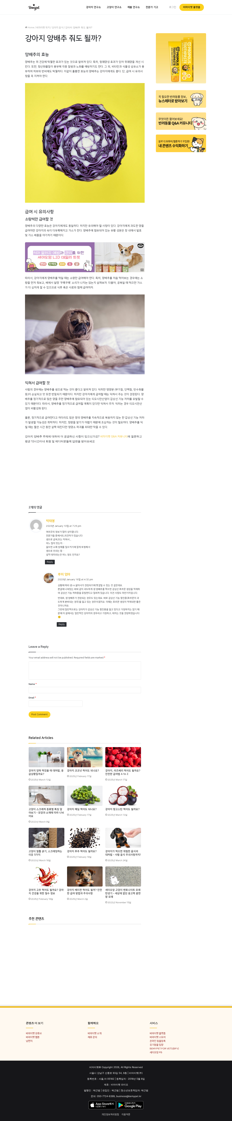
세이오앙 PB (156, 1052)
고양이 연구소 (114, 7)
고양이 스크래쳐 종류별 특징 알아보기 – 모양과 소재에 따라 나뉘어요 (46, 813)
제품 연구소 (133, 7)
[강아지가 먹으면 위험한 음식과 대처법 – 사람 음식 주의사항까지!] (123, 838)
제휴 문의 (92, 1037)
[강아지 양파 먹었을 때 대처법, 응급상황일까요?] (46, 757)
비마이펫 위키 (43, 27)
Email (32, 697)
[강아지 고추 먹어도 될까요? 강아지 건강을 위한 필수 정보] (46, 876)
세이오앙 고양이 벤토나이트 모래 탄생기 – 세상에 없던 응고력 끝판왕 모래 (123, 893)
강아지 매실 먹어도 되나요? (82, 809)
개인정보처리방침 (110, 1114)
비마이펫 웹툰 (33, 1037)
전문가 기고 (152, 7)
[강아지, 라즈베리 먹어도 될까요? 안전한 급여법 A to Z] (123, 757)
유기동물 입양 (156, 1044)
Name (33, 684)
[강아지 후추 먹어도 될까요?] (85, 838)
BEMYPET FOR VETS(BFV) (164, 1048)
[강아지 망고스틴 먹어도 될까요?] (123, 796)
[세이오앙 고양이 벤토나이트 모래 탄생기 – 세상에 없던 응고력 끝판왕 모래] (123, 876)
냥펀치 (29, 1041)
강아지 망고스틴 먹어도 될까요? (122, 809)
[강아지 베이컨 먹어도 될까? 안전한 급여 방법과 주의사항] (85, 876)
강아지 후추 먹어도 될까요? (82, 851)
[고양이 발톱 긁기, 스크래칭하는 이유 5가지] (46, 838)
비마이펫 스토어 (157, 1037)
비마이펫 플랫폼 (191, 7)
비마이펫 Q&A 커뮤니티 (114, 436)
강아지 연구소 (93, 7)
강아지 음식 (57, 27)
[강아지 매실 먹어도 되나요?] (85, 796)
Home (30, 27)
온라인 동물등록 (157, 1041)
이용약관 (126, 1114)
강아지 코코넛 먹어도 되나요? (83, 770)
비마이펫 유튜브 (34, 1033)
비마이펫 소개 (94, 1033)
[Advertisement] (85, 469)
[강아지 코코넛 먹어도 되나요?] (85, 757)
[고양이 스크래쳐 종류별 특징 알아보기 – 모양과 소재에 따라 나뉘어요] (46, 796)
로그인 (172, 7)
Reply (50, 562)
